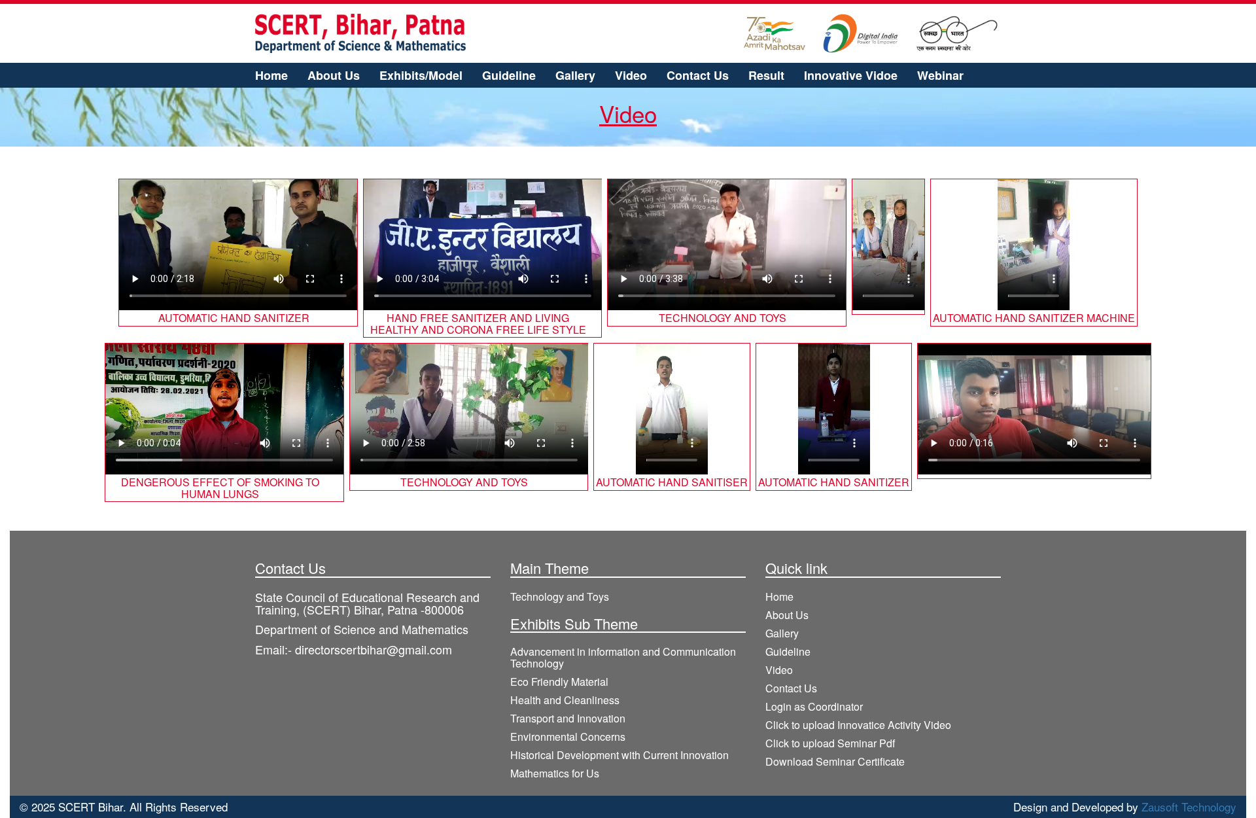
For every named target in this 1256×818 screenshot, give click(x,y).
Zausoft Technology (1189, 806)
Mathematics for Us (554, 773)
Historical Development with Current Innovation (619, 755)
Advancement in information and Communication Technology (623, 657)
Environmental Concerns (567, 737)
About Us (333, 75)
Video (631, 75)
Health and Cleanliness (564, 700)
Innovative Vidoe (851, 75)
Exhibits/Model (420, 75)
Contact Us (698, 75)
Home (271, 75)
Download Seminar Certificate (835, 762)
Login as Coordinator (814, 707)
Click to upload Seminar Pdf (830, 743)
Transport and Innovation (567, 718)
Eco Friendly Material (559, 682)
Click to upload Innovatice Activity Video (858, 725)
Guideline (509, 75)
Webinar (940, 75)
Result (766, 75)
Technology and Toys (559, 597)
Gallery (575, 75)
